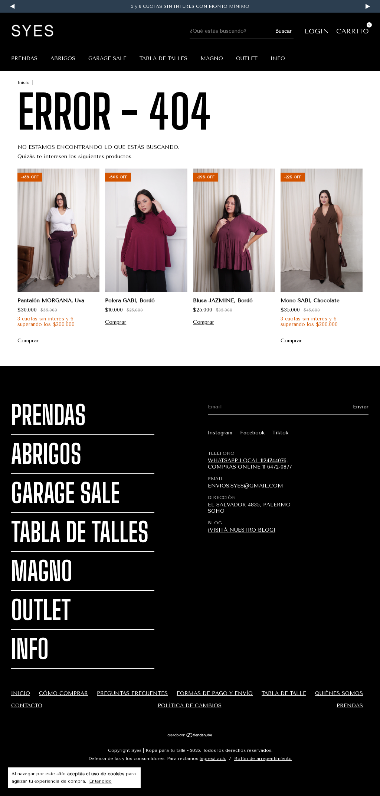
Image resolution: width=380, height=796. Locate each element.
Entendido (100, 781)
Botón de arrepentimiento (263, 758)
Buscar (283, 31)
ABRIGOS (62, 58)
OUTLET (247, 58)
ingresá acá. (213, 758)
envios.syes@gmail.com (245, 486)
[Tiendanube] (190, 736)
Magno (211, 58)
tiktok (280, 433)
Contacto (26, 705)
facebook (253, 433)
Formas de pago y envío (215, 693)
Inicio (23, 82)
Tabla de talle (284, 693)
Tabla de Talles (163, 58)
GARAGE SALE (107, 58)
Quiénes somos (339, 693)
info (278, 58)
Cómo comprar (63, 693)
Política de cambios (190, 705)
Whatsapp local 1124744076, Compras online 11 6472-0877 (250, 463)
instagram (221, 433)
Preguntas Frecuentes (132, 693)
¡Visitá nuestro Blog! (241, 530)
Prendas (24, 58)
